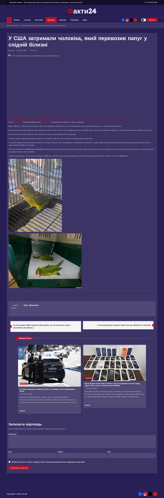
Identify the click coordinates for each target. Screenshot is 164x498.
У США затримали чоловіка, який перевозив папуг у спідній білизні (43, 25)
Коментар (13, 434)
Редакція (152, 20)
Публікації (74, 20)
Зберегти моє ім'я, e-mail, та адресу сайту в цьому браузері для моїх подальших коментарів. (48, 462)
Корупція (62, 20)
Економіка (39, 20)
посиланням (46, 122)
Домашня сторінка (13, 25)
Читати (23, 411)
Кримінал (51, 20)
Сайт (109, 452)
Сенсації (27, 20)
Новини (17, 20)
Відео (85, 20)
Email (60, 452)
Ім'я (11, 452)
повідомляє (18, 122)
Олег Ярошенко (31, 305)
